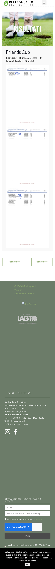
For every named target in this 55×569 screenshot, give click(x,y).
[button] (44, 2)
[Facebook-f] (15, 432)
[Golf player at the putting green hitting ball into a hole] (27, 29)
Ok (27, 564)
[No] (51, 558)
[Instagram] (7, 432)
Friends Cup (41, 262)
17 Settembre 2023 (29, 58)
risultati (31, 61)
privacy (38, 519)
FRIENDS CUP (14, 262)
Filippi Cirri (12, 58)
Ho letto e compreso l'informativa (24, 519)
